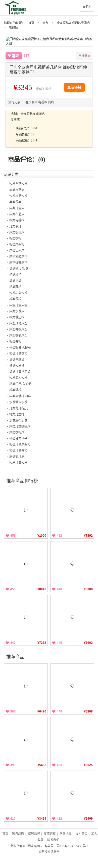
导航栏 (86, 7)
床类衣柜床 (16, 432)
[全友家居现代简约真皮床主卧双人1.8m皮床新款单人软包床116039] (25, 563)
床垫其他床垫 (18, 323)
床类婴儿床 (16, 457)
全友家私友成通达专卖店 (73, 23)
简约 (51, 102)
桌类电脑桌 (16, 360)
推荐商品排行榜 (22, 481)
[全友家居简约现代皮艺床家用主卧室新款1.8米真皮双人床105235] (25, 617)
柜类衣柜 (15, 238)
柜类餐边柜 (16, 317)
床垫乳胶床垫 (18, 256)
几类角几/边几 (18, 408)
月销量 (84, 56)
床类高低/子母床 (20, 396)
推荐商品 (15, 656)
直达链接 (74, 87)
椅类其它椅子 (18, 438)
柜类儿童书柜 (18, 451)
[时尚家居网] (49, 7)
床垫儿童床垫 (18, 305)
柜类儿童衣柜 (18, 353)
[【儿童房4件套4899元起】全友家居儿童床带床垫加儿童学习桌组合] (72, 617)
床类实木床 (16, 250)
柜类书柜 (15, 341)
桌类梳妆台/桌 (18, 269)
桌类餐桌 (15, 202)
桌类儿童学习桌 (19, 372)
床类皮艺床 (16, 190)
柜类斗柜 (15, 275)
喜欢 (15, 56)
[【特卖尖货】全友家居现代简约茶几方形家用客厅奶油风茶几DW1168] (25, 793)
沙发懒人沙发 (18, 402)
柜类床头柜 (16, 244)
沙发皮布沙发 (18, 420)
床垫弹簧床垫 (18, 263)
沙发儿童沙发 (18, 463)
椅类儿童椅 (16, 414)
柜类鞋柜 (15, 287)
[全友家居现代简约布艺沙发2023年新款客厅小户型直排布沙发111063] (72, 510)
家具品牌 (18, 834)
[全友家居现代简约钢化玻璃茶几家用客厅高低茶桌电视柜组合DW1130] (25, 685)
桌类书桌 (15, 281)
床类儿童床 (16, 208)
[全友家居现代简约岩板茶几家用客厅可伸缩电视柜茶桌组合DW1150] (25, 739)
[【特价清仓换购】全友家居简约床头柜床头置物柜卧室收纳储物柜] (25, 510)
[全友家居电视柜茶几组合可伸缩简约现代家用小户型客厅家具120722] (72, 793)
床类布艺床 (16, 214)
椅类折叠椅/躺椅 (20, 347)
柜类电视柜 (16, 220)
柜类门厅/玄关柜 (20, 384)
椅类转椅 (15, 390)
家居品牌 (34, 834)
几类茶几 (15, 226)
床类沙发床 (16, 311)
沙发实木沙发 (18, 378)
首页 (31, 23)
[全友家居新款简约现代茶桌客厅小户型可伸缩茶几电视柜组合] (72, 563)
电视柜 (13, 27)
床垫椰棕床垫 (18, 329)
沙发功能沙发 (18, 293)
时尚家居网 (32, 846)
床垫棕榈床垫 (18, 335)
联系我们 (53, 840)
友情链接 (50, 834)
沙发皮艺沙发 (18, 196)
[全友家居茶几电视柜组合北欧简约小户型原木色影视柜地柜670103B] (72, 739)
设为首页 (81, 834)
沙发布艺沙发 (18, 184)
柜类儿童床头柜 (19, 444)
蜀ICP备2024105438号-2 (72, 846)
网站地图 (66, 834)
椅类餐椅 (15, 299)
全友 (45, 23)
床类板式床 (16, 232)
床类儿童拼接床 (19, 426)
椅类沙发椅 (16, 366)
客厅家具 (31, 102)
